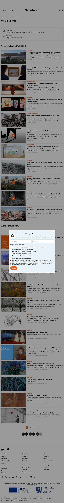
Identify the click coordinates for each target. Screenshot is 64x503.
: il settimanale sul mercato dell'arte (22, 249)
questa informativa (41, 263)
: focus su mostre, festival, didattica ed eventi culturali (27, 247)
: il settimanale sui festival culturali (21, 258)
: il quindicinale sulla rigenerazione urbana (24, 251)
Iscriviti (14, 268)
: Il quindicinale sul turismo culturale (21, 256)
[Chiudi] (53, 232)
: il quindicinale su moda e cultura (21, 253)
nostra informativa (32, 261)
